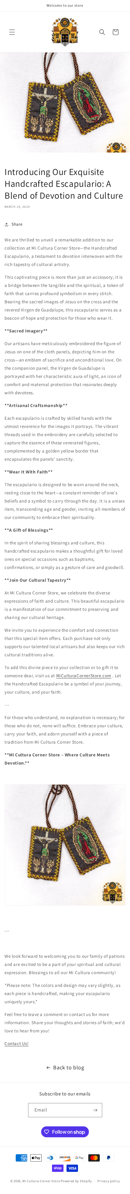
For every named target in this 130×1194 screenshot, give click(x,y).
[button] (12, 32)
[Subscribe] (95, 1110)
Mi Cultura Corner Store (41, 1181)
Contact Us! (17, 1043)
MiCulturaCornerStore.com (83, 675)
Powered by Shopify (76, 1181)
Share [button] (17, 224)
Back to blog (68, 1067)
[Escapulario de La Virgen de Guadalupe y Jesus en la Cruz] (65, 905)
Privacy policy (108, 1181)
